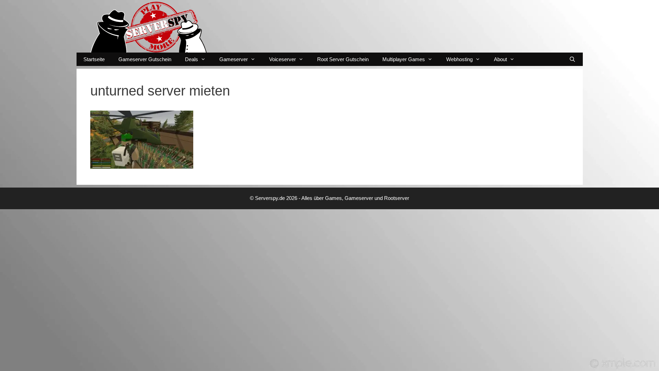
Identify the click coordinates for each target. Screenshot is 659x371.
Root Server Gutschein (343, 59)
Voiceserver (282, 59)
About (500, 59)
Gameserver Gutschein (144, 59)
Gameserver (233, 59)
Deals (191, 59)
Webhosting (459, 59)
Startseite (94, 59)
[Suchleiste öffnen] (572, 59)
